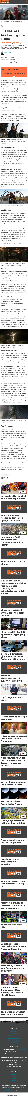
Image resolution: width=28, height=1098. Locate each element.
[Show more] (14, 77)
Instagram (14, 1078)
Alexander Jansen (20, 1049)
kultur (3, 474)
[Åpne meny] (26, 2)
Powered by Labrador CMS (14, 1095)
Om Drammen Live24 (14, 1040)
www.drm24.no (7, 1090)
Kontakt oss (14, 1042)
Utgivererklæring (14, 1036)
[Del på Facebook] (11, 62)
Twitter (14, 1076)
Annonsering (14, 1031)
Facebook (14, 1074)
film (8, 474)
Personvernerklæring (14, 1038)
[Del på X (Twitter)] (14, 62)
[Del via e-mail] (16, 62)
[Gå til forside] (10, 2)
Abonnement (14, 1033)
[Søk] (22, 2)
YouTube (14, 1080)
